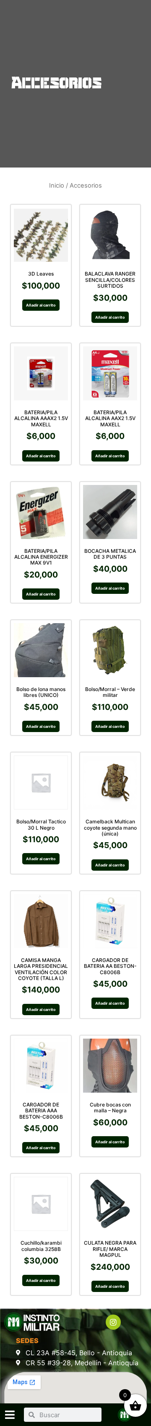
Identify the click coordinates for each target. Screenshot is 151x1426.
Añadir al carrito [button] (41, 305)
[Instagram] (113, 1322)
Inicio (56, 185)
